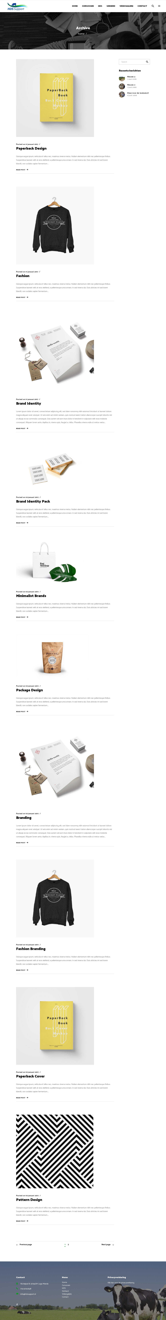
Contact (65, 1297)
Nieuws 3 (131, 76)
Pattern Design (29, 1200)
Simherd (65, 1291)
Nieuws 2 (131, 85)
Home (81, 34)
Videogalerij (66, 1294)
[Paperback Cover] (55, 1026)
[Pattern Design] (54, 1151)
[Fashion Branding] (55, 898)
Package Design (29, 690)
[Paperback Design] (55, 98)
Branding (23, 818)
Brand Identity (28, 404)
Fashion (22, 276)
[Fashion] (55, 225)
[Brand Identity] (55, 353)
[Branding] (55, 767)
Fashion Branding (31, 949)
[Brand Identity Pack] (52, 467)
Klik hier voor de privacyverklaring (121, 1282)
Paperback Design (31, 149)
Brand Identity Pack (33, 502)
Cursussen (66, 1285)
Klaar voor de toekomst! (138, 93)
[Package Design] (52, 656)
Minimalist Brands (31, 596)
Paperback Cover (30, 1076)
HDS (64, 1288)
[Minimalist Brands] (52, 562)
